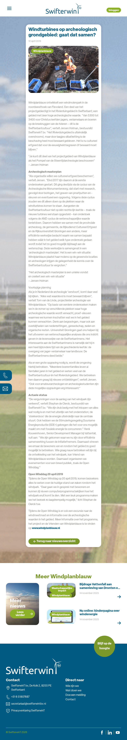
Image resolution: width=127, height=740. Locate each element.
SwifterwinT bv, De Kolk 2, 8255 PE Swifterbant (31, 687)
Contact (70, 699)
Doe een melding (75, 695)
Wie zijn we (72, 686)
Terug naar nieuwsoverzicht (56, 541)
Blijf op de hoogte (104, 646)
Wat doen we (73, 690)
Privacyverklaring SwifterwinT (28, 710)
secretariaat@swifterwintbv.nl (28, 704)
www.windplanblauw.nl (46, 528)
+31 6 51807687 (20, 697)
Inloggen (114, 10)
